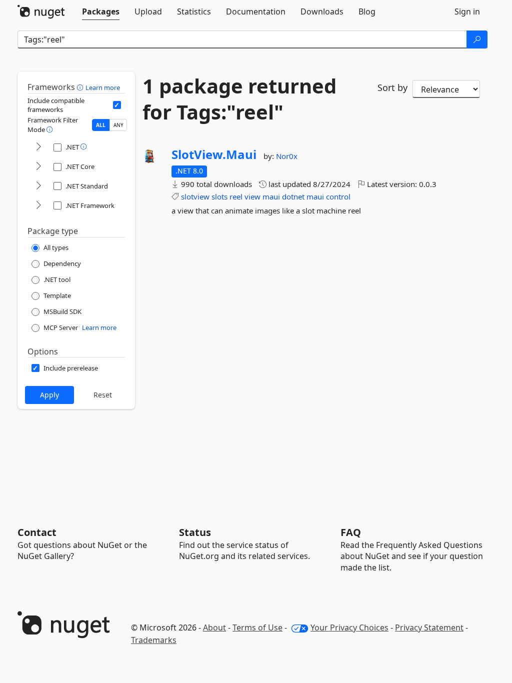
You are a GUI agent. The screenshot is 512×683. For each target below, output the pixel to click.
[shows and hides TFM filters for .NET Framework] (39, 206)
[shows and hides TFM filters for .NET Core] (39, 166)
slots (220, 197)
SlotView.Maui (214, 154)
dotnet (293, 197)
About (214, 627)
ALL (101, 125)
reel (236, 197)
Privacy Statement (429, 627)
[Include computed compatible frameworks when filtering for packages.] (117, 105)
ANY (119, 125)
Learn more (103, 87)
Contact (37, 532)
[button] (81, 87)
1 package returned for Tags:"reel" (239, 99)
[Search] (477, 39)
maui (271, 197)
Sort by (393, 88)
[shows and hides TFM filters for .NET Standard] (39, 186)
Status (195, 532)
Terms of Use (257, 627)
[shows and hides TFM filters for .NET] (39, 147)
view (252, 197)
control (338, 197)
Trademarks (153, 640)
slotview (195, 197)
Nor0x (287, 156)
